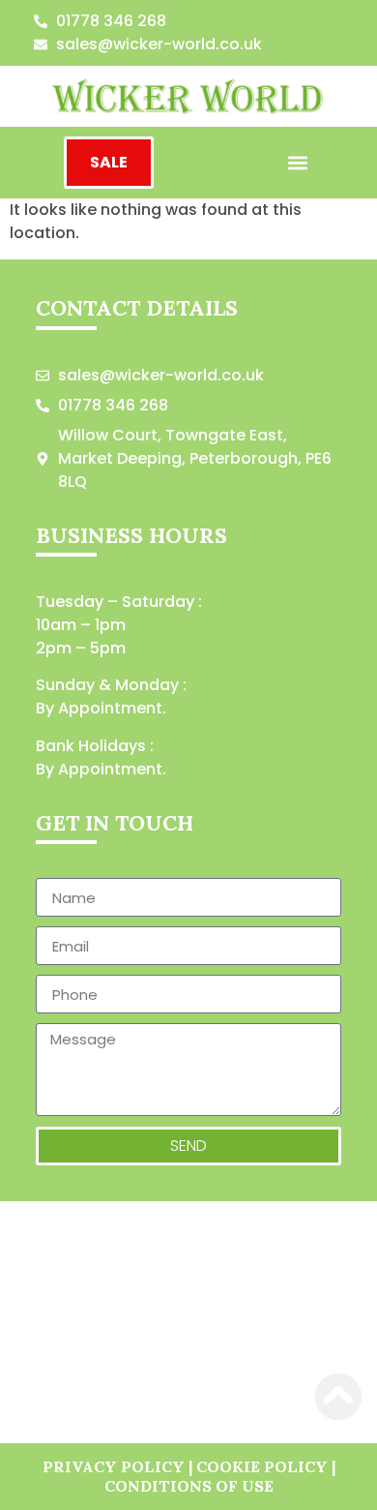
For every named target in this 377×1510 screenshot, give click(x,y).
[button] (297, 163)
